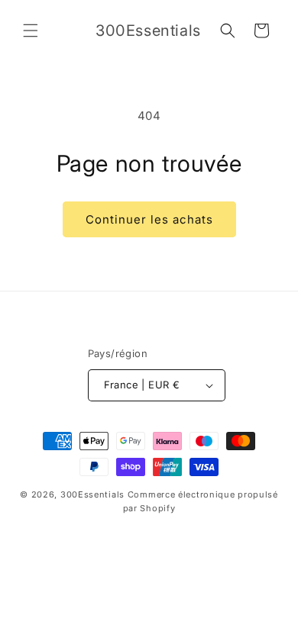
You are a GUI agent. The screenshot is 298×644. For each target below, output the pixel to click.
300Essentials (92, 494)
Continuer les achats (149, 219)
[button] (30, 30)
